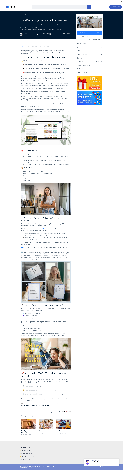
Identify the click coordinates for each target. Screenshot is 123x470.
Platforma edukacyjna (68, 1)
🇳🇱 (66, 412)
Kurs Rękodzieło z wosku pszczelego (28, 431)
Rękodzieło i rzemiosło (52, 35)
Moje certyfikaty (105, 1)
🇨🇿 (68, 412)
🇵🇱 (63, 412)
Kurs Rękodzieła (43, 431)
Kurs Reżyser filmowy (62, 431)
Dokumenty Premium (80, 1)
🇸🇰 (70, 412)
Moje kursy (98, 1)
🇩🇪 (64, 412)
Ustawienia (113, 1)
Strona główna (59, 1)
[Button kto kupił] (101, 462)
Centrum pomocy (90, 1)
